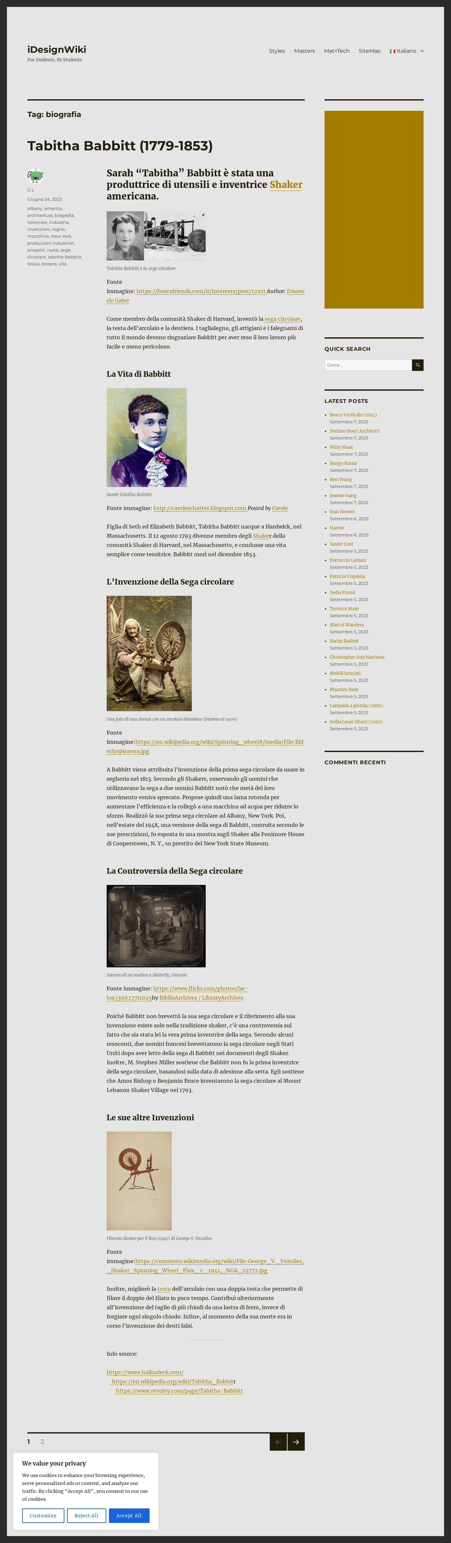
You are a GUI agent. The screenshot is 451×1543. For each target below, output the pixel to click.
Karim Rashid (344, 641)
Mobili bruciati (345, 673)
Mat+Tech (337, 51)
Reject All (87, 1516)
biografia (64, 215)
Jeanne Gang (343, 496)
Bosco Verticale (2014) (353, 415)
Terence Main (344, 609)
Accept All (129, 1516)
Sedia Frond (342, 592)
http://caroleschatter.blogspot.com (201, 508)
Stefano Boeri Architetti (354, 431)
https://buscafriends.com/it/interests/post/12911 (201, 291)
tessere (49, 263)
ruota (52, 250)
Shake (261, 535)
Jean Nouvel (342, 512)
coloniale (37, 222)
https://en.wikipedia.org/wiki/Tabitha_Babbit (171, 1381)
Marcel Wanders (347, 625)
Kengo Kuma (343, 463)
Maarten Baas (344, 689)
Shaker (286, 185)
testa (164, 1289)
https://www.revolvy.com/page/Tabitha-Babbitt (179, 1390)
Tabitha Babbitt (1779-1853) (120, 145)
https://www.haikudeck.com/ (145, 1372)
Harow (337, 528)
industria (59, 222)
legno (58, 229)
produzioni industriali (50, 243)
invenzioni (38, 229)
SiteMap (370, 51)
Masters (304, 51)
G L (30, 190)
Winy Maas (341, 447)
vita (63, 263)
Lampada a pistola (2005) (356, 706)
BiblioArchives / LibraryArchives (201, 997)
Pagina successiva (296, 1450)
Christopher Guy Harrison (357, 657)
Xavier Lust (341, 544)
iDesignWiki (56, 49)
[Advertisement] (375, 210)
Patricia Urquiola (347, 576)
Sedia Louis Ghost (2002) (356, 722)
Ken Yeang (341, 479)
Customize (43, 1516)
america (53, 208)
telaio (33, 263)
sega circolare (281, 319)
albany (34, 208)
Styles (277, 51)
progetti (36, 250)
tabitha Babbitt (64, 256)
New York (61, 236)
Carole (280, 508)
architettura (40, 215)
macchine (38, 236)
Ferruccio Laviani (348, 560)
